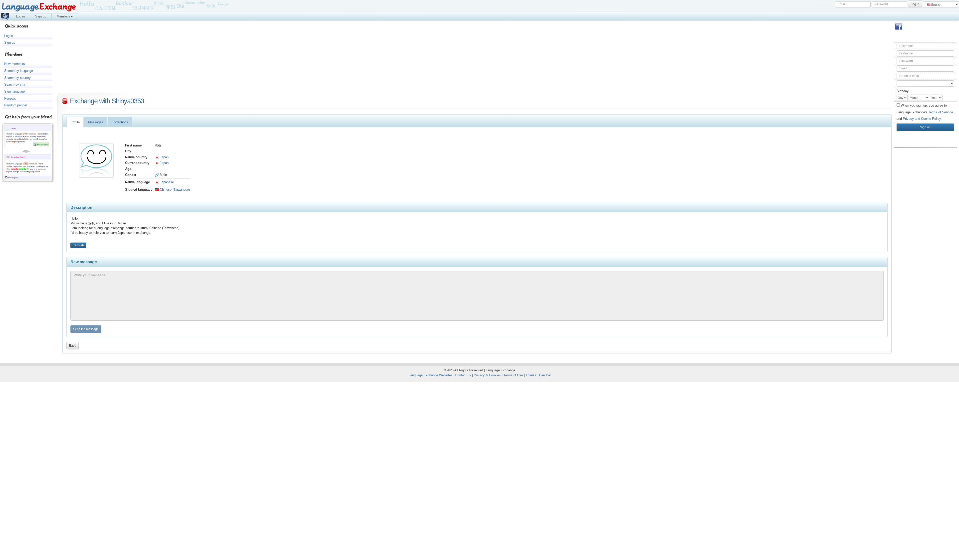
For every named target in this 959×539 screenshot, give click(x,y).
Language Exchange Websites (431, 375)
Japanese (166, 182)
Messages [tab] (95, 122)
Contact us (463, 375)
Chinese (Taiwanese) (174, 189)
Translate (78, 245)
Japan (164, 157)
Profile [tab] (75, 122)
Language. (38, 6)
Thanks (531, 375)
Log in (20, 16)
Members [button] (63, 16)
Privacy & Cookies (487, 375)
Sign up (40, 16)
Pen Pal (545, 375)
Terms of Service (940, 112)
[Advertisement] (925, 230)
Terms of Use (513, 375)
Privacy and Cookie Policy (922, 119)
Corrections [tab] (120, 122)
